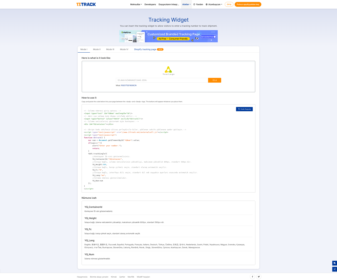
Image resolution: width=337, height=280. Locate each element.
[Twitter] (258, 276)
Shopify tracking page (148, 49)
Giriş (229, 4)
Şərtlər (122, 277)
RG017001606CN (129, 85)
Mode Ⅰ (83, 49)
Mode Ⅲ (110, 49)
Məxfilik (131, 277)
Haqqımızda (82, 277)
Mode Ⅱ (96, 49)
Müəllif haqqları (143, 277)
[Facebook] (252, 276)
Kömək (114, 277)
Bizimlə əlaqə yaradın (99, 277)
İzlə (215, 80)
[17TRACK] (86, 4)
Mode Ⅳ (124, 49)
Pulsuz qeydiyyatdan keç (248, 4)
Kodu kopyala (245, 109)
